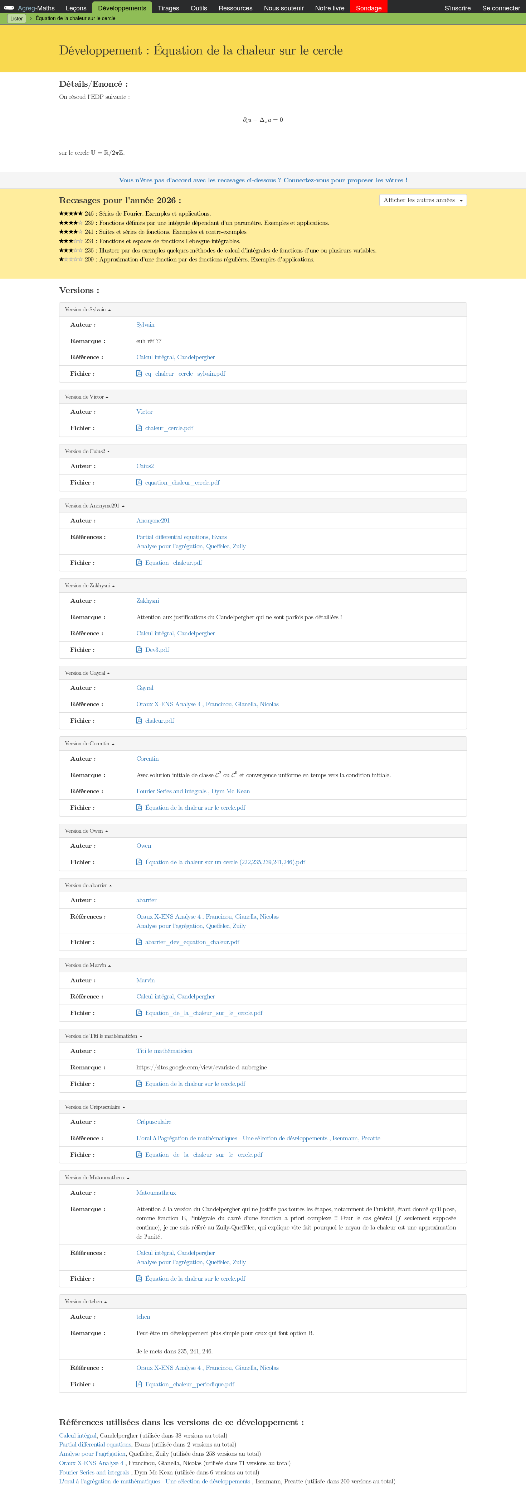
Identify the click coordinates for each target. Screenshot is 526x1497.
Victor (144, 411)
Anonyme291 (153, 520)
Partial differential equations (95, 1444)
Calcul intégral (78, 1435)
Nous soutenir (284, 7)
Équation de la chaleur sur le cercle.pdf (193, 808)
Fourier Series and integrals (95, 1472)
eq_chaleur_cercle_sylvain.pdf (183, 373)
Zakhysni (147, 601)
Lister (16, 18)
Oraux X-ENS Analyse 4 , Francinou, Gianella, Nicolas (207, 704)
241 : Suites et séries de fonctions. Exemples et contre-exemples (165, 232)
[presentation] (263, 120)
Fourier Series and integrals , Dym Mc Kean (193, 791)
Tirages (168, 7)
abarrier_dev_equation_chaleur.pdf (190, 942)
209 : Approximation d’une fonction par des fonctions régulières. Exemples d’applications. (199, 259)
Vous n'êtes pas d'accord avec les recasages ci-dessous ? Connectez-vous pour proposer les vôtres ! (263, 180)
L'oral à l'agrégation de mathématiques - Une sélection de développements (155, 1481)
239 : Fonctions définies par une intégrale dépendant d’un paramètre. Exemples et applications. (206, 223)
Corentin (147, 758)
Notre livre (330, 7)
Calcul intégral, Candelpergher (175, 357)
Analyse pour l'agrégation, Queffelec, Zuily (191, 546)
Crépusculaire (153, 1122)
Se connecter (501, 7)
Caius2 (145, 466)
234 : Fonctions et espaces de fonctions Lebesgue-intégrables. (161, 241)
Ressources (236, 7)
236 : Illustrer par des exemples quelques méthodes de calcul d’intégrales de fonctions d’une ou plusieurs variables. (230, 250)
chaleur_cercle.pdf (167, 428)
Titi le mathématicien (164, 1051)
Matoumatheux (156, 1193)
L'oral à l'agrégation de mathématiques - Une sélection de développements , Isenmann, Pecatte (258, 1138)
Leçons (76, 7)
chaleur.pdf (157, 721)
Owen (143, 845)
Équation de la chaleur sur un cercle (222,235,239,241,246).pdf (223, 862)
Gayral (145, 688)
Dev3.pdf (155, 650)
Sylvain (145, 324)
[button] (263, 310)
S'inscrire (458, 7)
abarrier (146, 900)
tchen (143, 1316)
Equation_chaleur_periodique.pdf (187, 1384)
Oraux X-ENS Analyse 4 (92, 1463)
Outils (199, 7)
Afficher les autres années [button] (421, 200)
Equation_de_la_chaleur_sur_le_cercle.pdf (201, 1013)
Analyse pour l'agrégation (92, 1454)
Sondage (369, 7)
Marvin (145, 980)
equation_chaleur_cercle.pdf (180, 482)
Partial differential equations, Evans (181, 537)
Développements (122, 7)
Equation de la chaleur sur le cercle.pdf (193, 1084)
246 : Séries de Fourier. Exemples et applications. (147, 213)
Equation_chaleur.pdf (171, 563)
